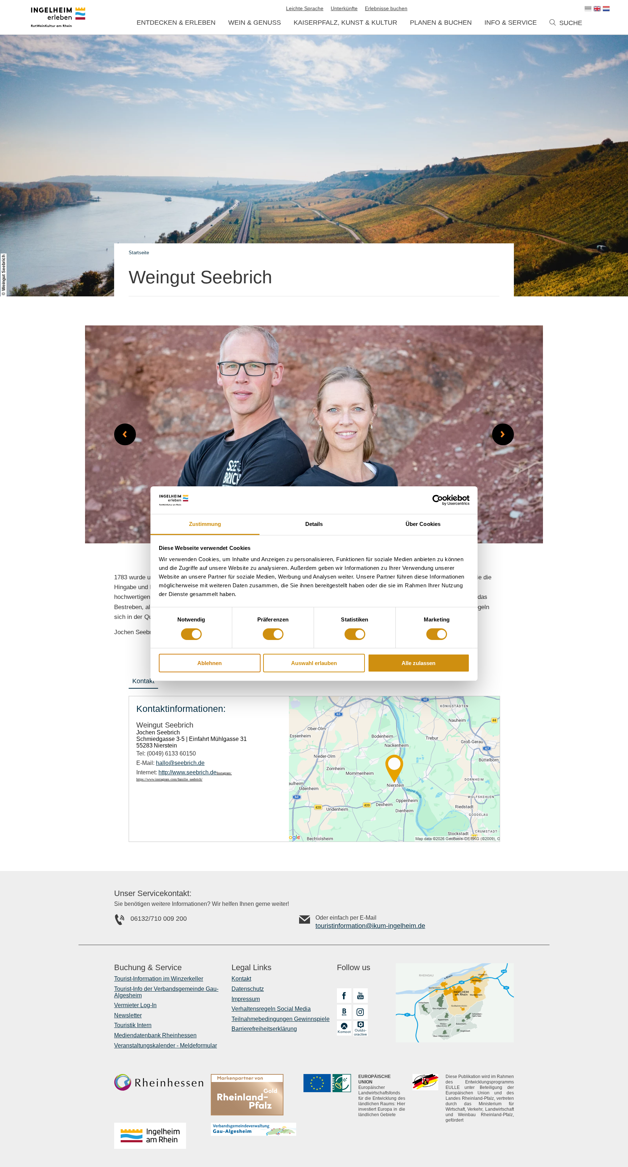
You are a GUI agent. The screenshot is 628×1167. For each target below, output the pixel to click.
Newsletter (128, 1015)
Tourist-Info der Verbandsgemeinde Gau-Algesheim (166, 992)
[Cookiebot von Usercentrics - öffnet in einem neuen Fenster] (438, 500)
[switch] (273, 634)
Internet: (176, 772)
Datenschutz (248, 989)
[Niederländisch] (606, 9)
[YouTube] (360, 995)
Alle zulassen (418, 663)
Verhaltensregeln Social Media (271, 1009)
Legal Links (251, 967)
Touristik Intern (133, 1025)
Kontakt (143, 681)
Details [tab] (314, 524)
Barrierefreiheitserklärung (264, 1029)
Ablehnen (209, 663)
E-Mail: (170, 763)
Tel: (166, 753)
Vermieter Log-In (135, 1005)
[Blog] (344, 1012)
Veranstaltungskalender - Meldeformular (165, 1045)
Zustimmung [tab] (205, 524)
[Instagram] (360, 1012)
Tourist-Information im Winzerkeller (158, 979)
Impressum (246, 999)
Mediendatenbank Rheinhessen (155, 1035)
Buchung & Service (148, 967)
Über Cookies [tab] (423, 524)
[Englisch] (597, 9)
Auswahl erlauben (314, 663)
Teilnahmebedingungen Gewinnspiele (281, 1019)
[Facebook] (344, 995)
